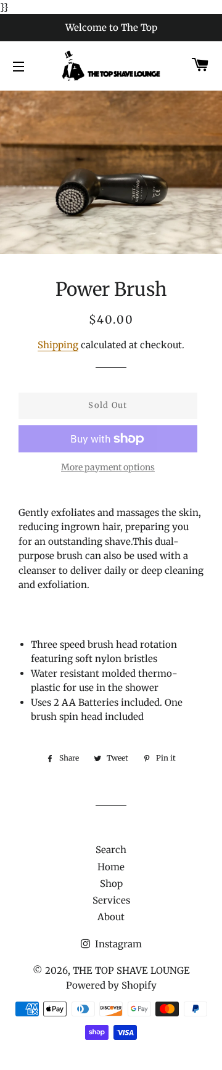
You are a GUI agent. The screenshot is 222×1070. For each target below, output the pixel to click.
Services (111, 900)
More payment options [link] (108, 467)
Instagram (117, 944)
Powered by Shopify (111, 985)
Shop (111, 883)
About (111, 917)
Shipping (58, 345)
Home (111, 867)
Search (111, 850)
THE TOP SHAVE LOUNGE (131, 970)
